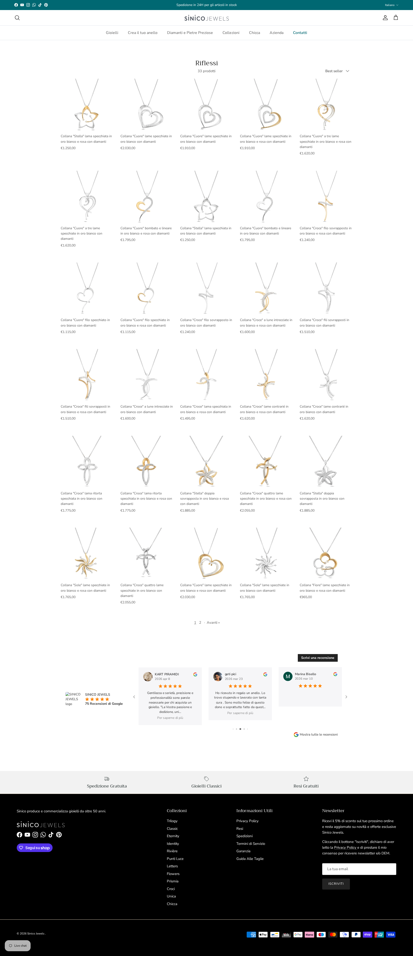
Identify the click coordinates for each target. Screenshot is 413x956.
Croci (171, 888)
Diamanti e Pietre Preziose (190, 32)
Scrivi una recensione (317, 658)
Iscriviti (336, 884)
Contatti (300, 32)
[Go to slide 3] (240, 729)
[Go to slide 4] (244, 729)
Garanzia (243, 851)
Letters (172, 866)
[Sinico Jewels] (207, 18)
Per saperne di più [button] (170, 718)
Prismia (173, 881)
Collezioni (231, 32)
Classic (172, 828)
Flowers (173, 873)
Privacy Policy (247, 821)
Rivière (172, 851)
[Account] (384, 18)
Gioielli (112, 32)
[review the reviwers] (195, 674)
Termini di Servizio (250, 843)
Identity (173, 843)
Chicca (254, 32)
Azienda (276, 32)
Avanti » (213, 622)
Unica (171, 896)
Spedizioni (244, 836)
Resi (239, 828)
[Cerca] (17, 18)
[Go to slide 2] (236, 729)
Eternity (173, 836)
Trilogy (172, 821)
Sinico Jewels (36, 933)
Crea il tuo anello (143, 32)
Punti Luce (175, 858)
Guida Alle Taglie (250, 858)
